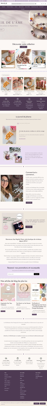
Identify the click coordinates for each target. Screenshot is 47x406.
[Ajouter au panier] (7, 89)
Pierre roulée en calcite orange (6, 92)
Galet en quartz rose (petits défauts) (29, 92)
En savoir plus (3, 311)
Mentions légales (23, 391)
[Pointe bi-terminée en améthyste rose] (17, 83)
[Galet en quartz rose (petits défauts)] (29, 83)
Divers (16, 6)
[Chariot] (45, 4)
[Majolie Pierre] (4, 3)
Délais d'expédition (22, 383)
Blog (21, 378)
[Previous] (3, 59)
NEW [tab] (18, 123)
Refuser (36, 403)
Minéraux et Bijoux (10, 6)
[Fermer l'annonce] (45, 1)
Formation (22, 9)
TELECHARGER (29, 226)
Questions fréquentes (22, 375)
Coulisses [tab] (22, 123)
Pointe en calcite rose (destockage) (41, 92)
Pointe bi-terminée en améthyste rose (18, 92)
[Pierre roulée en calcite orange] (6, 83)
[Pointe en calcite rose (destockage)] (41, 83)
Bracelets (3, 6)
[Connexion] (42, 4)
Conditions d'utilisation (22, 397)
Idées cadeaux (21, 6)
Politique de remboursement (23, 393)
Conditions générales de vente (22, 387)
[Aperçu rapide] (5, 89)
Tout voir (23, 46)
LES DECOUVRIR (22, 138)
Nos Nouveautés (6, 75)
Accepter (42, 403)
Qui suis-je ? (42, 6)
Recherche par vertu (34, 6)
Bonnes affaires (27, 6)
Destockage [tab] (27, 123)
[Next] (44, 59)
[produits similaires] (10, 79)
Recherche (22, 380)
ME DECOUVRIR (29, 202)
